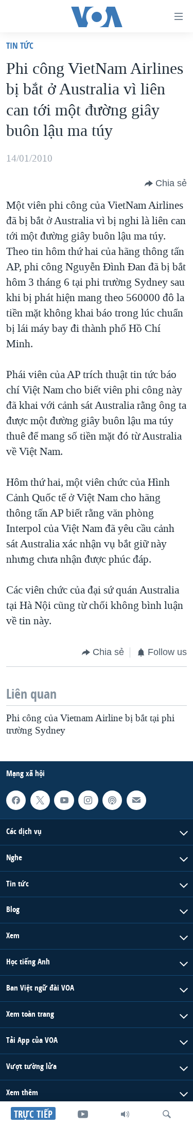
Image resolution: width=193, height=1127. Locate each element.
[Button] (166, 183)
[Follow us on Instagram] (88, 800)
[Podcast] (112, 800)
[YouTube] (82, 1114)
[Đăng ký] (136, 800)
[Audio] (125, 1114)
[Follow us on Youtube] (64, 800)
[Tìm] (166, 1114)
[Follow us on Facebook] (16, 800)
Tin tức (19, 45)
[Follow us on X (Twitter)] (40, 800)
